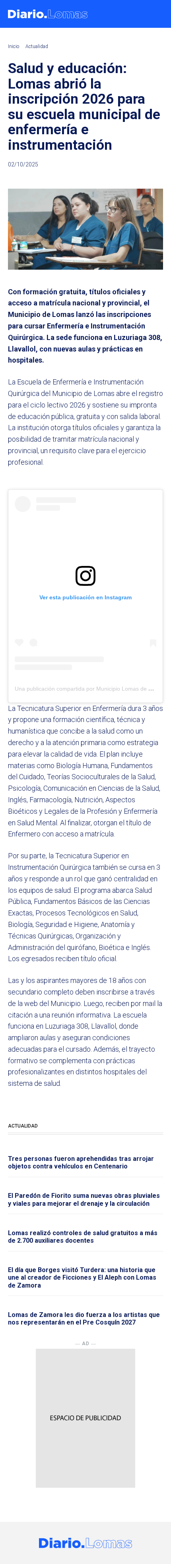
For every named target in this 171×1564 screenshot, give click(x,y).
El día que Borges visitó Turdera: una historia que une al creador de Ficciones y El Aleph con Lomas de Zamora (82, 1277)
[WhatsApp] (137, 178)
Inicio (13, 46)
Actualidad (36, 46)
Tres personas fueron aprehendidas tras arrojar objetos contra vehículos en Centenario (81, 1162)
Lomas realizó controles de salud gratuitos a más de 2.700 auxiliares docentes (82, 1236)
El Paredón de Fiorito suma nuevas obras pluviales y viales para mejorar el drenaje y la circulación (84, 1199)
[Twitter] (118, 178)
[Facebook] (100, 178)
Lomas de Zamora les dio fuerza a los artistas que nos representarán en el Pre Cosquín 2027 (84, 1318)
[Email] (155, 178)
